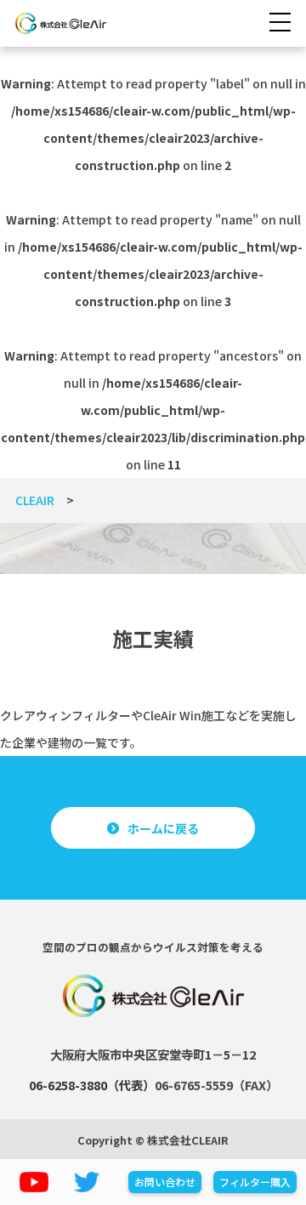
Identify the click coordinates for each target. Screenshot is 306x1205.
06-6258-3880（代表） (92, 1085)
